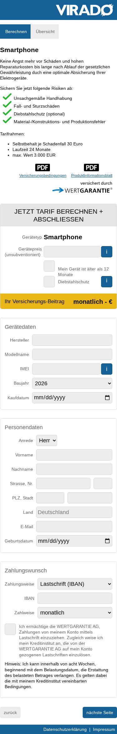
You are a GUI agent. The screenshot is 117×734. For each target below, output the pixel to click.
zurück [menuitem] (10, 712)
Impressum (104, 729)
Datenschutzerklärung (65, 729)
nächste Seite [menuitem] (99, 712)
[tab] (15, 31)
